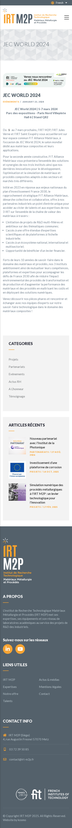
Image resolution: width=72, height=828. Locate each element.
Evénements (11, 101)
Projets (13, 359)
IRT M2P (9, 679)
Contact (44, 693)
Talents (7, 701)
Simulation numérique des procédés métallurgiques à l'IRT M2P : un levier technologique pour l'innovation (46, 493)
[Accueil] (30, 17)
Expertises (10, 686)
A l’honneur (16, 389)
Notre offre (10, 693)
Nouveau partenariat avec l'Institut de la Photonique (43, 443)
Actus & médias (49, 679)
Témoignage (17, 396)
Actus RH (15, 381)
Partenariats (17, 366)
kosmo (22, 820)
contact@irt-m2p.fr (21, 759)
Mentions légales (50, 686)
